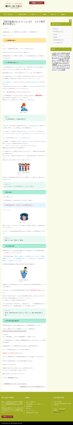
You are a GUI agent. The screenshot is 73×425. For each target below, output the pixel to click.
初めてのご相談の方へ (31, 402)
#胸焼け (57, 66)
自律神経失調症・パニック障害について (28, 14)
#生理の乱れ (65, 63)
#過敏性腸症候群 (59, 68)
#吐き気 (66, 58)
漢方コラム (54, 14)
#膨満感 (63, 66)
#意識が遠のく (59, 61)
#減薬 (56, 63)
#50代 (54, 55)
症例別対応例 (29, 406)
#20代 (58, 53)
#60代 (57, 55)
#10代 (54, 53)
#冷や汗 (62, 58)
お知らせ (55, 34)
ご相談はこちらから (37, 3)
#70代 (61, 55)
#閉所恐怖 (68, 68)
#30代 (63, 53)
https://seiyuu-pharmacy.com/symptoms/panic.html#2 (14, 331)
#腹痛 (61, 66)
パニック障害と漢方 (57, 42)
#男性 (54, 65)
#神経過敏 (61, 65)
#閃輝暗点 (64, 68)
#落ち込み (66, 66)
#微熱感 (55, 61)
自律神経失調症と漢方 (58, 39)
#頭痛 (63, 70)
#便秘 (60, 58)
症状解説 (55, 37)
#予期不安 (56, 58)
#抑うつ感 (65, 61)
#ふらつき (63, 55)
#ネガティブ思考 (57, 56)
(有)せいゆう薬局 (9, 423)
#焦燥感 (60, 63)
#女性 (61, 60)
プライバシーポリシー (31, 410)
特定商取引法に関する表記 (32, 412)
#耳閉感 (65, 65)
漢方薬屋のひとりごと (13, 377)
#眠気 (58, 65)
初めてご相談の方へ (9, 14)
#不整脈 (64, 56)
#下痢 (61, 56)
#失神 (57, 60)
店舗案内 (63, 14)
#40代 (68, 53)
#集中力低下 (54, 70)
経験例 (44, 14)
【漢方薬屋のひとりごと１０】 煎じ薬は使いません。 (33, 386)
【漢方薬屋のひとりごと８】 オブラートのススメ (14, 383)
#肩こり (54, 66)
